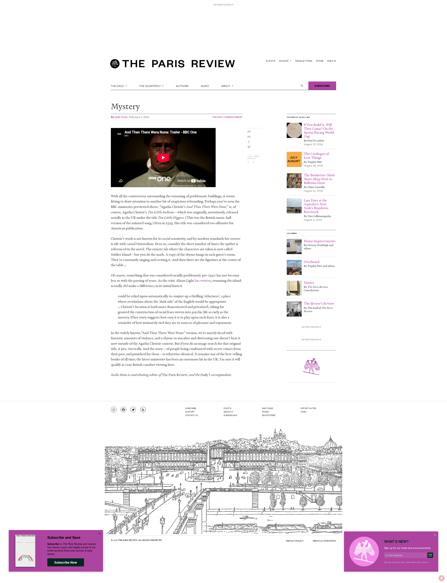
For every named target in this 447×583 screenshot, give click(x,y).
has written (203, 280)
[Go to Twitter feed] (133, 410)
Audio (205, 86)
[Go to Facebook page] (123, 410)
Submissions (230, 415)
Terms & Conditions (324, 540)
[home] (172, 64)
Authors (182, 86)
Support (190, 411)
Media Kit (228, 411)
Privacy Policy (294, 540)
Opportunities (308, 408)
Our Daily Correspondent (227, 116)
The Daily (118, 86)
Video (303, 411)
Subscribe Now (65, 562)
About (226, 86)
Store (320, 60)
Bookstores (269, 415)
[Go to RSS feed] (143, 410)
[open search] (302, 85)
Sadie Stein (121, 117)
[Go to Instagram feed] (113, 410)
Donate (284, 60)
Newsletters (303, 60)
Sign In (331, 60)
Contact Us (191, 415)
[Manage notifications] (439, 575)
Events (270, 60)
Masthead (267, 408)
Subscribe (322, 85)
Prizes (265, 411)
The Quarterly (150, 86)
